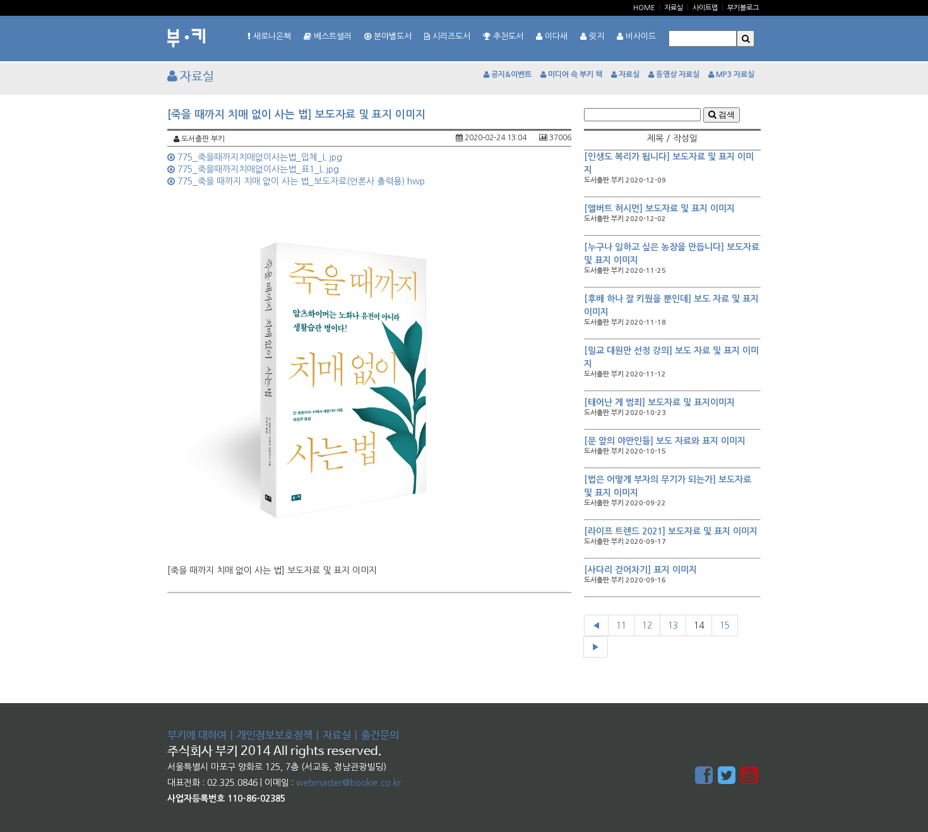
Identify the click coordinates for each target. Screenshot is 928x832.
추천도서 (507, 36)
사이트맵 (705, 7)
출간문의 (380, 736)
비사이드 (639, 36)
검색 (725, 114)
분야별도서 (391, 36)
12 (647, 625)
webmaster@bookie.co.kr (348, 782)
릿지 (595, 36)
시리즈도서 (450, 36)
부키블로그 (743, 7)
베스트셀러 (331, 36)
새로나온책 (271, 36)
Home (644, 7)
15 (725, 625)
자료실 (673, 7)
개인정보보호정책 (274, 736)
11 (621, 625)
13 (673, 625)
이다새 (555, 36)
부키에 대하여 (197, 736)
